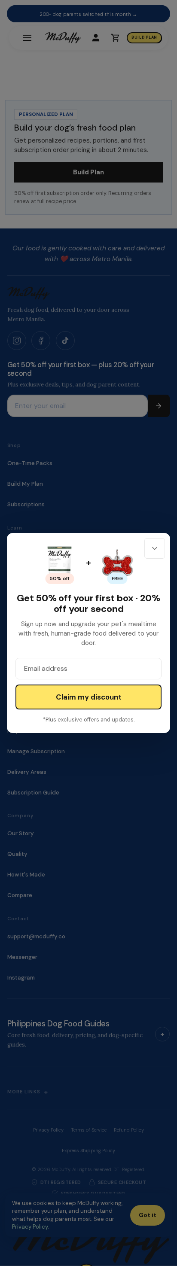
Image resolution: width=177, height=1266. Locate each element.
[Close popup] (154, 548)
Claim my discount (89, 697)
